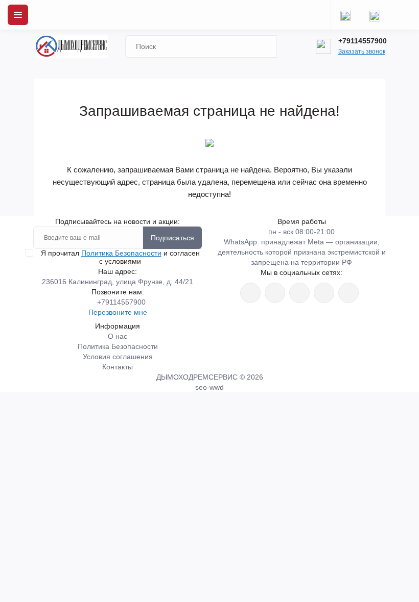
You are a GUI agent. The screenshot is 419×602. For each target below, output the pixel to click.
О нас (117, 336)
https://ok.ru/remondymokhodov (275, 293)
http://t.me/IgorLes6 (324, 293)
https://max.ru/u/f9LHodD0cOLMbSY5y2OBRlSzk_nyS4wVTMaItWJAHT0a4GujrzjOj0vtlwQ (348, 293)
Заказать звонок (361, 51)
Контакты (117, 367)
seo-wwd (209, 387)
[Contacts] (374, 15)
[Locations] (345, 15)
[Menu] (18, 15)
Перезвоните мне (117, 312)
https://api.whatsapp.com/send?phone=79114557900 (299, 293)
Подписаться (172, 238)
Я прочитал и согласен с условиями (120, 257)
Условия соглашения (118, 357)
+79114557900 (362, 41)
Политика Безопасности (121, 253)
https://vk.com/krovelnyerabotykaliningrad (250, 293)
